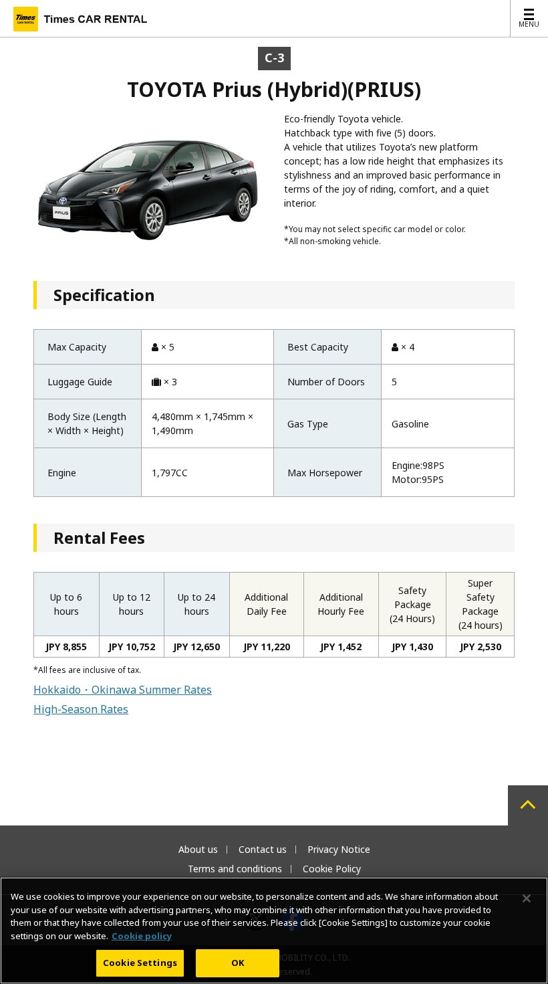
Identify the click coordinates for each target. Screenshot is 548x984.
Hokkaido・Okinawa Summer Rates (122, 690)
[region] (274, 930)
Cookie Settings (140, 963)
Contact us (263, 849)
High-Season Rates (80, 709)
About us (198, 849)
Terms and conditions (235, 868)
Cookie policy (142, 936)
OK (237, 963)
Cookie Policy (332, 868)
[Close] (526, 898)
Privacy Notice (338, 849)
